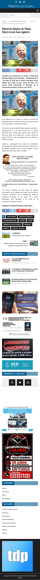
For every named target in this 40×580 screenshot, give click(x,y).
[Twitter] (20, 2)
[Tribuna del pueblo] (20, 7)
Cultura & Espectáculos (10, 509)
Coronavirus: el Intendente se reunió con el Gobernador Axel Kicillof (25, 270)
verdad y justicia (19, 228)
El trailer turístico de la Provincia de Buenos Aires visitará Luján (24, 280)
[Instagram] (24, 2)
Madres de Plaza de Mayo (12, 224)
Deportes (5, 513)
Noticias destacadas (9, 526)
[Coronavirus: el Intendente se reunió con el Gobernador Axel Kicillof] (6, 271)
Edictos (4, 488)
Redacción (22, 37)
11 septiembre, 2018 (18, 263)
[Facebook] (16, 2)
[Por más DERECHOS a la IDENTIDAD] (6, 261)
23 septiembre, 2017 (10, 37)
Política (4, 533)
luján (30, 221)
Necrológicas (6, 498)
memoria (28, 224)
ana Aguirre (11, 217)
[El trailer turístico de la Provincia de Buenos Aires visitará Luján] (6, 281)
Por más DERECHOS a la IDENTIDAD (20, 260)
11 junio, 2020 (16, 273)
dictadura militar (10, 221)
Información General (9, 523)
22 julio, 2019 (16, 283)
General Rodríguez (8, 519)
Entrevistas (6, 516)
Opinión (4, 530)
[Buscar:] (20, 15)
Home (4, 495)
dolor (22, 221)
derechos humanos (26, 217)
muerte (6, 228)
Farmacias (5, 492)
